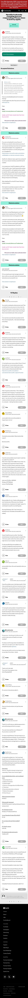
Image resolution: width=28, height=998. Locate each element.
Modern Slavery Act (6, 993)
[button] (26, 32)
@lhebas (6, 82)
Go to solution (14, 26)
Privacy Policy (5, 988)
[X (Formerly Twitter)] (9, 976)
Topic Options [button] (14, 65)
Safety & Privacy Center (10, 986)
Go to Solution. (10, 54)
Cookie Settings (12, 988)
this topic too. (6, 102)
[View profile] (3, 32)
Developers (6, 929)
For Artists (5, 926)
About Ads (5, 991)
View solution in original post (8, 122)
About (4, 914)
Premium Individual (7, 960)
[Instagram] (5, 976)
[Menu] (26, 11)
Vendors (5, 938)
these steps (17, 6)
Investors (5, 935)
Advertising (6, 932)
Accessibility (10, 991)
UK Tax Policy (13, 993)
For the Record (6, 920)
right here (14, 646)
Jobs (4, 917)
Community (7, 11)
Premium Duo (6, 963)
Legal (4, 986)
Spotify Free (6, 971)
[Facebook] (13, 976)
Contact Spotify (7, 953)
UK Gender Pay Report (7, 995)
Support (5, 945)
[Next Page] (21, 297)
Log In (22, 10)
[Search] (19, 11)
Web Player (6, 947)
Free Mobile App (7, 950)
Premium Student (7, 968)
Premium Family (7, 965)
